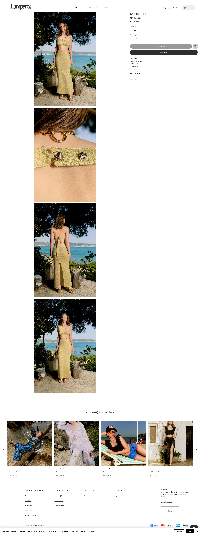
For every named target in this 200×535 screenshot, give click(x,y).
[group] (100, 449)
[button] (78, 8)
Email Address (166, 502)
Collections (29, 506)
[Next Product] (196, 449)
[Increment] (141, 39)
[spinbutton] (136, 39)
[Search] (160, 8)
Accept (190, 531)
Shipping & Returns (61, 496)
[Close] (197, 531)
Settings (179, 531)
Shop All (28, 510)
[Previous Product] (3, 449)
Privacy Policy (91, 531)
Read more (134, 66)
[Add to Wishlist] (195, 46)
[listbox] (176, 8)
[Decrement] (131, 39)
